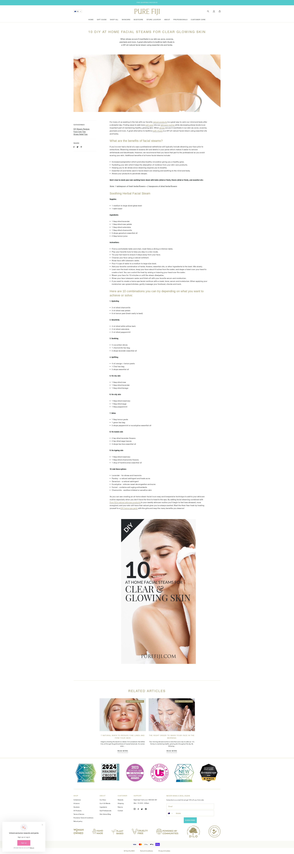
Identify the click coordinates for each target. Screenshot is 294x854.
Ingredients (103, 807)
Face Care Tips (80, 132)
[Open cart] (219, 11)
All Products (77, 810)
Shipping (121, 803)
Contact (120, 810)
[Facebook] (138, 809)
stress (162, 128)
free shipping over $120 (147, 2)
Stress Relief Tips (81, 134)
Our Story (103, 800)
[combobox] (171, 813)
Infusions (76, 803)
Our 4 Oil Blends (105, 803)
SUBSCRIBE (190, 820)
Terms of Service (79, 814)
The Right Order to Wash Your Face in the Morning (171, 736)
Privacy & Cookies (164, 851)
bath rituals (158, 131)
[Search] (208, 11)
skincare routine (168, 125)
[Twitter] (142, 809)
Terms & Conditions (146, 851)
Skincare (126, 19)
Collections (77, 800)
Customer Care (198, 19)
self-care (149, 125)
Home (90, 19)
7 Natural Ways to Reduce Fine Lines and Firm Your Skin (123, 736)
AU (78, 11)
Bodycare (138, 19)
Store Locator (154, 19)
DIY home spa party (129, 508)
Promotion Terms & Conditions (83, 818)
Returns (120, 807)
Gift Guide (102, 19)
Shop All (114, 19)
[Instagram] (135, 809)
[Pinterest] (146, 809)
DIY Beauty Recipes (81, 129)
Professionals (180, 19)
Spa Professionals (105, 810)
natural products (160, 122)
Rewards (120, 800)
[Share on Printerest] (81, 147)
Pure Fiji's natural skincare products (125, 502)
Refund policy (78, 821)
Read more (122, 751)
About (167, 19)
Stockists (76, 807)
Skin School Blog (105, 814)
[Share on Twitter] (77, 147)
